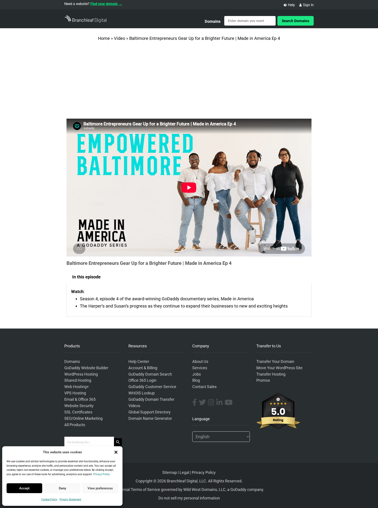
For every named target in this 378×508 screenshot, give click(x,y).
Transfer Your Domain (275, 361)
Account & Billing (142, 368)
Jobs (196, 374)
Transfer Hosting (270, 374)
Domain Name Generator (150, 418)
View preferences (100, 488)
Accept (24, 488)
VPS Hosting (75, 393)
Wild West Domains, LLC (204, 489)
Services (199, 368)
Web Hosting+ (76, 387)
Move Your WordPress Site (279, 368)
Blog (196, 380)
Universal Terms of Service (137, 489)
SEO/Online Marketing (83, 418)
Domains (212, 21)
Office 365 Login (142, 380)
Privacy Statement (70, 499)
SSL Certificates (78, 412)
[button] (116, 452)
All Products (74, 425)
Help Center (138, 361)
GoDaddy (238, 489)
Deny (62, 488)
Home (104, 38)
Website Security (79, 406)
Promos (263, 380)
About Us (200, 361)
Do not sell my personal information (189, 498)
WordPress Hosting (81, 374)
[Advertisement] (189, 81)
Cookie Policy (49, 499)
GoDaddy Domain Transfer (151, 399)
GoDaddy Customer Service (152, 387)
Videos (134, 406)
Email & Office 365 (80, 399)
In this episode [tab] (86, 276)
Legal (184, 472)
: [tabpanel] (179, 299)
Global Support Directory (149, 412)
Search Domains (295, 21)
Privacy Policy (101, 474)
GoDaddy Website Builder (86, 368)
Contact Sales (204, 387)
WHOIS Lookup (141, 393)
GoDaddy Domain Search (150, 374)
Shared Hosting (77, 380)
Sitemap (169, 472)
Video (119, 38)
